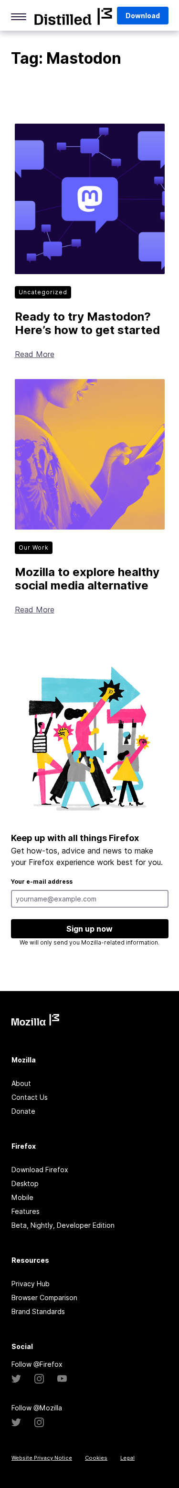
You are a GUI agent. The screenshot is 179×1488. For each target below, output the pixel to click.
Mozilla (73, 16)
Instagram (39, 1379)
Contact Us (29, 1097)
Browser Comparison (44, 1297)
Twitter (16, 1379)
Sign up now (89, 929)
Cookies (96, 1457)
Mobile (22, 1197)
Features (25, 1211)
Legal (127, 1457)
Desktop (25, 1183)
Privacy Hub (30, 1284)
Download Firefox (39, 1169)
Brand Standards (38, 1311)
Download (143, 16)
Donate (23, 1111)
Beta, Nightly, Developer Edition (63, 1225)
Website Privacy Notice (41, 1457)
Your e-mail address (42, 881)
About (21, 1083)
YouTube (62, 1379)
